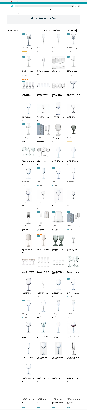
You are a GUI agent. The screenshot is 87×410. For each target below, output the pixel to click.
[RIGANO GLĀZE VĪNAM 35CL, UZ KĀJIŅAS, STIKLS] (58, 129)
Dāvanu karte (40, 3)
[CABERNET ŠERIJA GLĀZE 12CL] (73, 195)
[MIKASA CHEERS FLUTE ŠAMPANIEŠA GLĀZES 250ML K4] (73, 262)
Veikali (17, 3)
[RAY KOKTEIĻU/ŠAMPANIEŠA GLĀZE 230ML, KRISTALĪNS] (73, 240)
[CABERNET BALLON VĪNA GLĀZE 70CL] (43, 195)
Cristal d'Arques (25, 47)
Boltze (53, 137)
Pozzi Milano (24, 70)
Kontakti (20, 3)
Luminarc (38, 181)
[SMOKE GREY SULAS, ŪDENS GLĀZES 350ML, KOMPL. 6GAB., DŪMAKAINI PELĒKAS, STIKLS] (58, 390)
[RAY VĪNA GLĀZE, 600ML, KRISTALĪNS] (43, 39)
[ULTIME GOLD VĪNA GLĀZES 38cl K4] (73, 327)
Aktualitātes (8, 3)
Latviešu (8, 1)
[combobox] (44, 6)
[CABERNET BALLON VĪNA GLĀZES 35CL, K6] (28, 369)
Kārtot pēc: (54, 30)
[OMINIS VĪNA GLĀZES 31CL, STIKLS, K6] (58, 284)
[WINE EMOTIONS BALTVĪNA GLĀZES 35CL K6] (43, 348)
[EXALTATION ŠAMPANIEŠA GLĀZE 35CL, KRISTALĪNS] (73, 173)
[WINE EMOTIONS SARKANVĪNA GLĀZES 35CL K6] (58, 348)
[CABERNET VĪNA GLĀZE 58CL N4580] (43, 390)
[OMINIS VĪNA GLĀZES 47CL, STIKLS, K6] (28, 173)
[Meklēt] (72, 6)
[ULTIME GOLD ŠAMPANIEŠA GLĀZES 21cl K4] (43, 108)
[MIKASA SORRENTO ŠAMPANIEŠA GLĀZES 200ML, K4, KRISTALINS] (43, 262)
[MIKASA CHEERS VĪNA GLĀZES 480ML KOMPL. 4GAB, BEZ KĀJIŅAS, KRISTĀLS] (58, 85)
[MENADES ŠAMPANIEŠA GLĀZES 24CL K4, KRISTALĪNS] (43, 173)
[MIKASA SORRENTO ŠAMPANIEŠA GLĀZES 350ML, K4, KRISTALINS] (28, 262)
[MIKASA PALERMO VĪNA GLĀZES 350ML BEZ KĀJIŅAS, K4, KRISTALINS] (43, 85)
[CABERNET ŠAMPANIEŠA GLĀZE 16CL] (43, 284)
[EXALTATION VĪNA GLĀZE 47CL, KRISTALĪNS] (58, 152)
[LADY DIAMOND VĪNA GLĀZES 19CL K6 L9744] (73, 39)
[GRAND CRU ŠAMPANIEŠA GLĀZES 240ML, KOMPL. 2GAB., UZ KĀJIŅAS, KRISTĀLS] (43, 217)
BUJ (14, 3)
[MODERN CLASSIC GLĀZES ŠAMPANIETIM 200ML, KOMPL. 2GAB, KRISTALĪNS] (43, 129)
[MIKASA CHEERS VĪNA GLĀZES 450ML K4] (58, 62)
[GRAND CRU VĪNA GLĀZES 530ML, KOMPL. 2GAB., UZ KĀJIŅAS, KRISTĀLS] (28, 62)
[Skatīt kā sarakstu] (79, 30)
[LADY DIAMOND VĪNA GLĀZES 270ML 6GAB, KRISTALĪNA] (28, 39)
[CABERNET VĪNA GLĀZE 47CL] (58, 195)
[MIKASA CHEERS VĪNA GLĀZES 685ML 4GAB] (43, 152)
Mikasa (53, 70)
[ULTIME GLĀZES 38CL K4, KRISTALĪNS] (43, 306)
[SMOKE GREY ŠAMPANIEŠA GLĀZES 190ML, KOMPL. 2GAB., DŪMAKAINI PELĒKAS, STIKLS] (73, 390)
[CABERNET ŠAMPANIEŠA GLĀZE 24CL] (73, 369)
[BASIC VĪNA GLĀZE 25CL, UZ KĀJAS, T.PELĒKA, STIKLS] (73, 129)
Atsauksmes (24, 3)
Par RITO (28, 3)
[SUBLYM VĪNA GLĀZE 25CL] (28, 195)
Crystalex (38, 47)
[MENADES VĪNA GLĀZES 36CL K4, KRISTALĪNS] (73, 284)
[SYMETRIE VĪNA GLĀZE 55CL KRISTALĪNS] (58, 306)
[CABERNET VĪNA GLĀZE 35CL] (28, 284)
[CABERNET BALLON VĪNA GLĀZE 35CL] (28, 390)
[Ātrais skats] (34, 35)
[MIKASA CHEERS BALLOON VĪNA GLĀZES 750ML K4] (28, 152)
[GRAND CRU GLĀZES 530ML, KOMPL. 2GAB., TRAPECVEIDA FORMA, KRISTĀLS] (58, 217)
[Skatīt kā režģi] (76, 30)
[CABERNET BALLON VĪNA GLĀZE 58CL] (73, 108)
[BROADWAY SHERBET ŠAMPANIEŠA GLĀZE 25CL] (73, 85)
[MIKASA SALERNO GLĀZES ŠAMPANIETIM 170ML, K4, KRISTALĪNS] (28, 85)
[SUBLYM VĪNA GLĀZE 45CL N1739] (58, 108)
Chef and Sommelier (70, 93)
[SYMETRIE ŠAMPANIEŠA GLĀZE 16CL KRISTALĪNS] (73, 306)
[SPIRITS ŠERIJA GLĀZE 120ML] (28, 348)
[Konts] (76, 6)
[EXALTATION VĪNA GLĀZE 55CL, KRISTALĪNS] (73, 152)
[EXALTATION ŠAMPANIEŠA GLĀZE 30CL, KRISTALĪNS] (58, 327)
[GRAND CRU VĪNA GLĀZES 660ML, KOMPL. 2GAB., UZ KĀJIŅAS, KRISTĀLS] (73, 62)
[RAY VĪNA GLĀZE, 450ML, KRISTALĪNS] (58, 39)
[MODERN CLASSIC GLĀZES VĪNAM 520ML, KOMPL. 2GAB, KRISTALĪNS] (73, 217)
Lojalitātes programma (33, 3)
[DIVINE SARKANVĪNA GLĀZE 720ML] (28, 240)
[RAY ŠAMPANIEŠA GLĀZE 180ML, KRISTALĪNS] (43, 62)
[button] (24, 51)
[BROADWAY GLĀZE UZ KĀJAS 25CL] (43, 327)
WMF (22, 248)
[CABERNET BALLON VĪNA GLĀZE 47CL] (43, 369)
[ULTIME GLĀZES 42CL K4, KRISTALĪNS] (28, 108)
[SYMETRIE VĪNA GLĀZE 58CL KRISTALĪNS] (28, 327)
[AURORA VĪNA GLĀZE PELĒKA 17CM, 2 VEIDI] (58, 240)
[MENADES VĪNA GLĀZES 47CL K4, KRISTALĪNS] (28, 306)
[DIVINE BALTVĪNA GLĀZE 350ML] (43, 240)
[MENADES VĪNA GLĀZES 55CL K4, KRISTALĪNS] (58, 173)
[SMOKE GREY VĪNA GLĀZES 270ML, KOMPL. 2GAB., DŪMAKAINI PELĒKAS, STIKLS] (28, 217)
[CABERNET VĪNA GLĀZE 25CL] (58, 369)
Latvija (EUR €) (15, 1)
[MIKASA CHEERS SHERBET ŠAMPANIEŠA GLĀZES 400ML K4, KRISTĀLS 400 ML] (58, 262)
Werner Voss (69, 137)
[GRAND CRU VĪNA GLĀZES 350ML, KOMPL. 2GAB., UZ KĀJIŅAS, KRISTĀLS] (28, 129)
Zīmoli (12, 3)
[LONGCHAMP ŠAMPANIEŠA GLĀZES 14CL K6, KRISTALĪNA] (73, 348)
